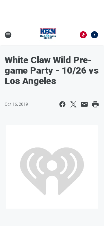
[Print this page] (95, 104)
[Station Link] (48, 34)
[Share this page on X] (73, 104)
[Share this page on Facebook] (62, 104)
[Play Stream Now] (94, 34)
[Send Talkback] (83, 34)
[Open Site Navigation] (8, 34)
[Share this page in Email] (84, 104)
